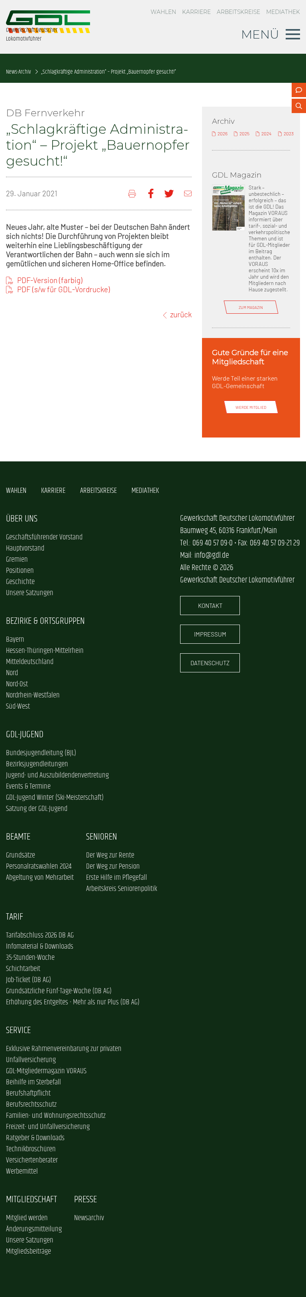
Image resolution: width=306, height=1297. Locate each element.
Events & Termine (28, 786)
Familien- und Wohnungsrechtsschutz (56, 1115)
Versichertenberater (32, 1160)
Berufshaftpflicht (28, 1093)
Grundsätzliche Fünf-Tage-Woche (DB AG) (59, 991)
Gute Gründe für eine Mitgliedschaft (250, 357)
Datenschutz (210, 662)
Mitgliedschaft (31, 1199)
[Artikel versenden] (188, 194)
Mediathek (283, 12)
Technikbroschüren (31, 1149)
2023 (289, 133)
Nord (12, 673)
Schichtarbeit (23, 969)
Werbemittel (22, 1171)
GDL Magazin (236, 175)
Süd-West (18, 706)
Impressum (210, 634)
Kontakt (210, 605)
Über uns (21, 519)
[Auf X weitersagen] (169, 194)
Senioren (101, 837)
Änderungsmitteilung (34, 1229)
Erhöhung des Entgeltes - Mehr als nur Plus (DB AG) (72, 1002)
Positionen (20, 570)
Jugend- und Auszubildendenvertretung (57, 775)
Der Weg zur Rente (110, 855)
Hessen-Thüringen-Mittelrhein (45, 650)
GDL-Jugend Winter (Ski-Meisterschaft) (55, 797)
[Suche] (299, 106)
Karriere (196, 12)
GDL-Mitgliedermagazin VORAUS (46, 1071)
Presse (85, 1199)
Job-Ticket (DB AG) (28, 980)
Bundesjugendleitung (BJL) (41, 753)
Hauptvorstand (25, 548)
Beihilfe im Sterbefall (33, 1082)
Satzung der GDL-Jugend (36, 809)
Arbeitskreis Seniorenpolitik (121, 889)
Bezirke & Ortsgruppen (45, 621)
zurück (181, 314)
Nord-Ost (17, 684)
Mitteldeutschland (29, 662)
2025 (244, 133)
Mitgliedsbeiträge (28, 1251)
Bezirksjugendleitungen (37, 764)
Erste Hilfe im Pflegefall (116, 877)
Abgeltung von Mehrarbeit (40, 877)
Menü (260, 34)
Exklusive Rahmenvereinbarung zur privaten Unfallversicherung (64, 1054)
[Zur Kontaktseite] (299, 90)
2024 (266, 133)
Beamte (18, 837)
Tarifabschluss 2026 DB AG (40, 935)
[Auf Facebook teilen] (151, 194)
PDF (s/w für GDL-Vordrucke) (63, 289)
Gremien (17, 559)
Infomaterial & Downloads (39, 946)
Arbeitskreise (238, 12)
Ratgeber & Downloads (35, 1138)
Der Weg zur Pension (113, 866)
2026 (223, 133)
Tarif (14, 917)
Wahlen (163, 12)
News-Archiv (18, 71)
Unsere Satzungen (29, 593)
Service (18, 1030)
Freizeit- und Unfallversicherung (48, 1127)
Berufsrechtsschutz (31, 1104)
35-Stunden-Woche (30, 957)
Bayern (15, 639)
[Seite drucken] (132, 194)
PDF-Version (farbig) (49, 280)
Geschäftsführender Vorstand (44, 537)
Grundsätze (20, 855)
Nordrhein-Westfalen (33, 695)
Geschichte (20, 582)
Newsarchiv (89, 1218)
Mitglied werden (27, 1218)
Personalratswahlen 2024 (38, 866)
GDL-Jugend (24, 734)
